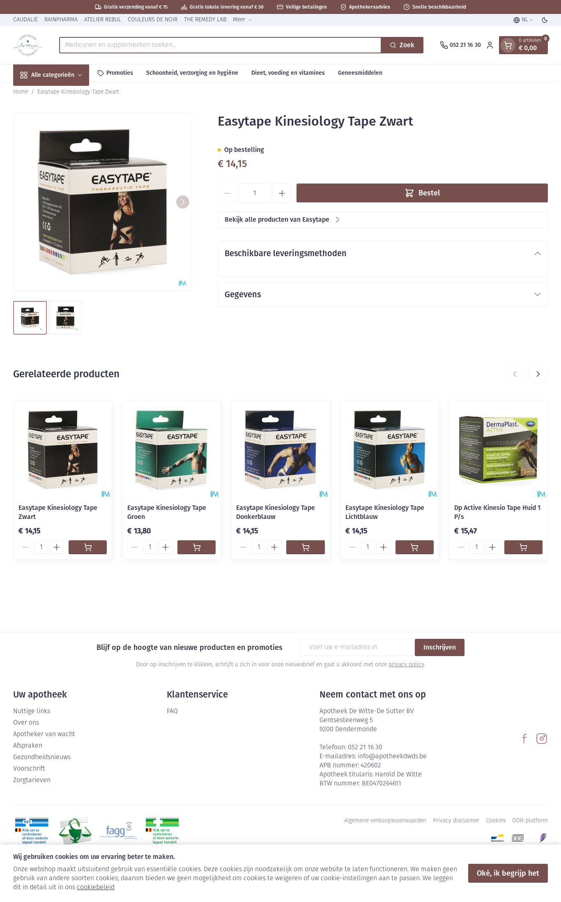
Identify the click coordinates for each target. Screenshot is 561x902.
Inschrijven (439, 647)
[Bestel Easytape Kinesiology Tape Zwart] (88, 547)
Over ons (26, 723)
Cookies (496, 821)
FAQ (172, 711)
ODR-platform (530, 821)
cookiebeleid (96, 887)
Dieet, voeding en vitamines (288, 72)
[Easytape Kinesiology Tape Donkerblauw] (280, 450)
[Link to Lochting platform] (543, 838)
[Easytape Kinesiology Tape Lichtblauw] (389, 450)
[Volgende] (182, 202)
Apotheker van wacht (44, 734)
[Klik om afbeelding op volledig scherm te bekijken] (102, 202)
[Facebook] (524, 738)
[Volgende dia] (538, 374)
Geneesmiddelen (360, 72)
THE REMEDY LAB (205, 20)
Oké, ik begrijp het (508, 873)
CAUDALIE (25, 20)
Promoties (119, 72)
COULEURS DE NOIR (152, 20)
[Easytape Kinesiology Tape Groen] (171, 450)
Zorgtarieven (32, 780)
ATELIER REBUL (102, 20)
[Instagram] (542, 738)
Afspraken (27, 746)
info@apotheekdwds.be (392, 756)
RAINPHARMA (61, 20)
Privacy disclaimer (456, 821)
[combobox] (220, 45)
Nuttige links (31, 711)
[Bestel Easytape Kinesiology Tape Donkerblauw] (305, 547)
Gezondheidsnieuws (42, 757)
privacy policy (406, 665)
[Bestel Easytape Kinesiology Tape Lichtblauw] (414, 547)
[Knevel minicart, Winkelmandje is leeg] (508, 45)
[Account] (490, 45)
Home (20, 92)
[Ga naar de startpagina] (28, 45)
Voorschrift (29, 769)
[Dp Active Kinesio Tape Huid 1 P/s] (498, 450)
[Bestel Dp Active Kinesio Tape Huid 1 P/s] (523, 547)
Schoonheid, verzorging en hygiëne (192, 72)
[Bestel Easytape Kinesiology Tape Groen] (196, 547)
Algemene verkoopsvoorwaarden (385, 821)
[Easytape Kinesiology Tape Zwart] (63, 450)
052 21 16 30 (365, 747)
